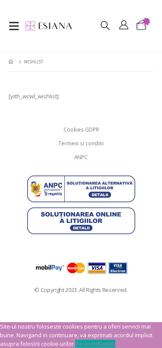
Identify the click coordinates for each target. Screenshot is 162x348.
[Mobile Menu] (17, 25)
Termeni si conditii (81, 143)
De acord (87, 344)
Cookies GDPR (81, 129)
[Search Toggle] (105, 26)
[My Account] (123, 26)
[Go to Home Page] (12, 61)
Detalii (107, 344)
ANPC (81, 157)
